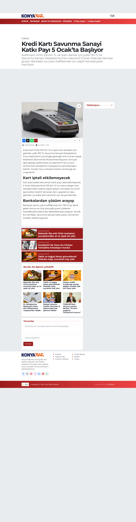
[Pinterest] (31, 373)
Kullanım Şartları (62, 359)
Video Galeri (94, 21)
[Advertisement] (68, 85)
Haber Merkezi (29, 145)
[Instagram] (35, 373)
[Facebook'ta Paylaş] (23, 140)
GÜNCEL (25, 38)
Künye (76, 359)
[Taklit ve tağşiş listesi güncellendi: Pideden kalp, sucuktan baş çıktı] (52, 275)
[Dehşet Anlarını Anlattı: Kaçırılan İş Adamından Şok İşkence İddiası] (52, 297)
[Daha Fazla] (36, 140)
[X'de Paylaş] (28, 140)
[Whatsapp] (47, 373)
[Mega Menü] (113, 16)
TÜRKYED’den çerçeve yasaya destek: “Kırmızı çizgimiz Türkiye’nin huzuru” (72, 308)
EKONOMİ (35, 21)
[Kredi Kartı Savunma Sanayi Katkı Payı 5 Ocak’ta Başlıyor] (52, 120)
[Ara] (111, 16)
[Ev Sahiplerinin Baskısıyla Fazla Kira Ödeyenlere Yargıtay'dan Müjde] (32, 297)
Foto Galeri (80, 21)
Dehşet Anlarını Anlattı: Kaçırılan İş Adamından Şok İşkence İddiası (51, 307)
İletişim (77, 357)
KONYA (25, 21)
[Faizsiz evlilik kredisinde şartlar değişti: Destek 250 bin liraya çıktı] (72, 275)
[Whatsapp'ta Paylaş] (32, 140)
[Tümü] (112, 105)
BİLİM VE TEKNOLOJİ (51, 21)
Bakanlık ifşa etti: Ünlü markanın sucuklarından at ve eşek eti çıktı (32, 285)
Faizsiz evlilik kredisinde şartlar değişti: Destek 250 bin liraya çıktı (71, 285)
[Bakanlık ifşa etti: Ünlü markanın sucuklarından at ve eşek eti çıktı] (32, 275)
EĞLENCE (67, 21)
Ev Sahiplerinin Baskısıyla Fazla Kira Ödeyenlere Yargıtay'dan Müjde (32, 307)
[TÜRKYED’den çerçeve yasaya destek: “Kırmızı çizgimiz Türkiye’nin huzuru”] (72, 297)
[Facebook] (23, 373)
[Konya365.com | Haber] (33, 16)
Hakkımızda (60, 357)
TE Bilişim (110, 384)
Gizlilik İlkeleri (79, 354)
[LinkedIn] (39, 373)
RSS (26, 384)
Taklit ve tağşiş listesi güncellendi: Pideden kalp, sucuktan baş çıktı (51, 285)
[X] (27, 373)
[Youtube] (43, 373)
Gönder (28, 344)
